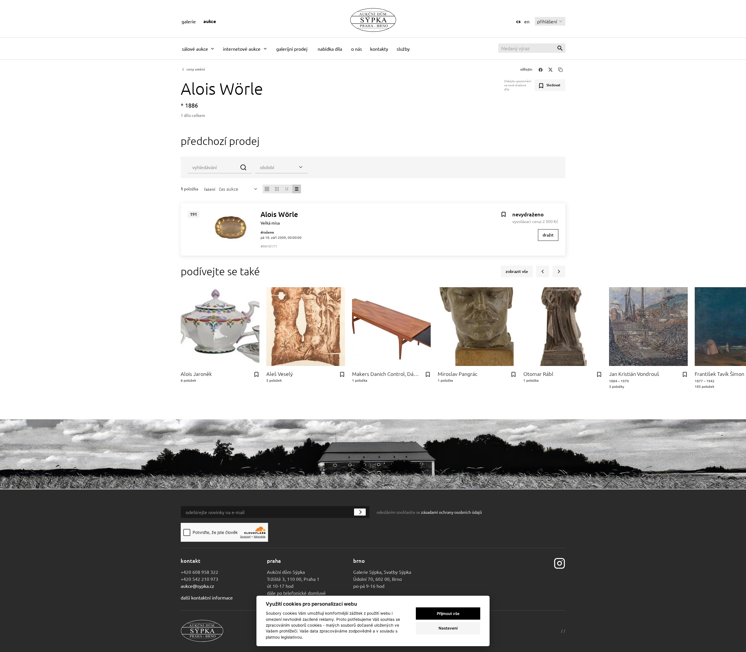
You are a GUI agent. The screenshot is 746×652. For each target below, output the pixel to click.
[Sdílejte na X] (550, 69)
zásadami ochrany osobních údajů (451, 512)
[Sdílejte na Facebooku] (540, 69)
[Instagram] (559, 562)
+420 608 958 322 (199, 572)
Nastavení (448, 628)
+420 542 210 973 (199, 579)
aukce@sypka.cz (197, 586)
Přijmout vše (448, 613)
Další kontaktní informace (207, 597)
